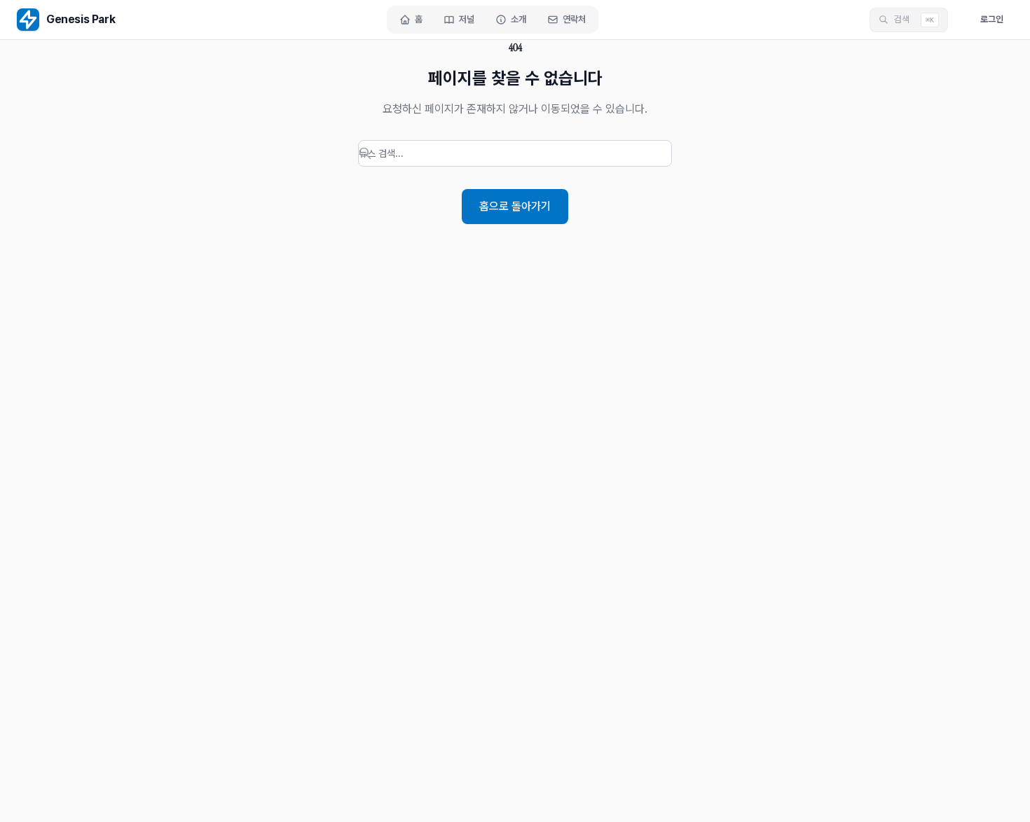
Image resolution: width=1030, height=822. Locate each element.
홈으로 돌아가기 (515, 206)
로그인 (991, 19)
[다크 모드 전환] (959, 19)
